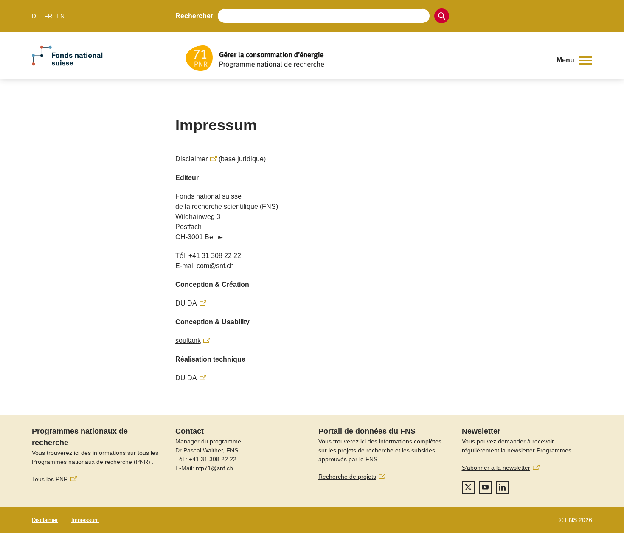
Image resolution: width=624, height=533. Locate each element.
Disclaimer (45, 520)
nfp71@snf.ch (214, 468)
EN (60, 16)
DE (36, 16)
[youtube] (485, 487)
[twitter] (468, 487)
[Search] (441, 15)
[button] (574, 60)
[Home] (365, 58)
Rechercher (194, 16)
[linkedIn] (502, 487)
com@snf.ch (215, 265)
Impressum (85, 520)
